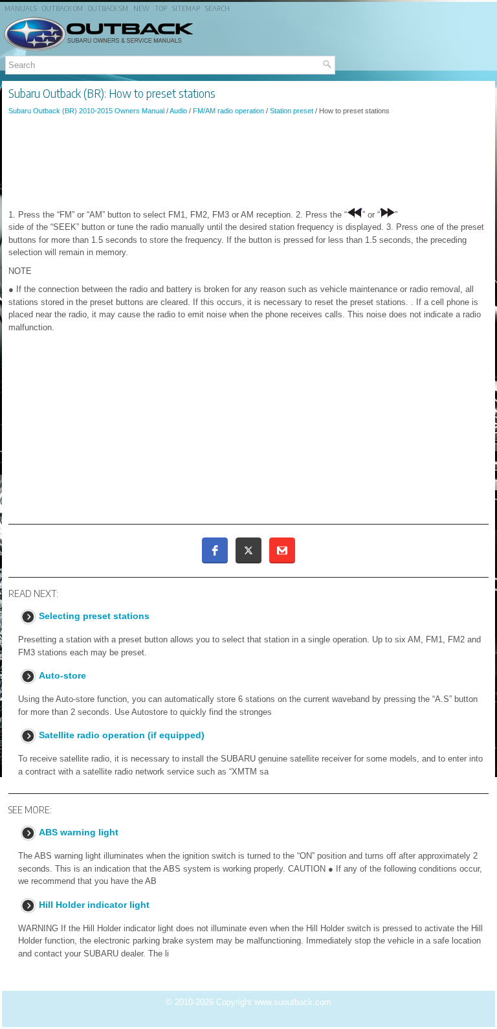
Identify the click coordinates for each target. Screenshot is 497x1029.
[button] (215, 550)
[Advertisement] (248, 161)
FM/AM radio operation (228, 111)
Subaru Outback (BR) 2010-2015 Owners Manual (86, 111)
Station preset (291, 111)
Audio (178, 111)
